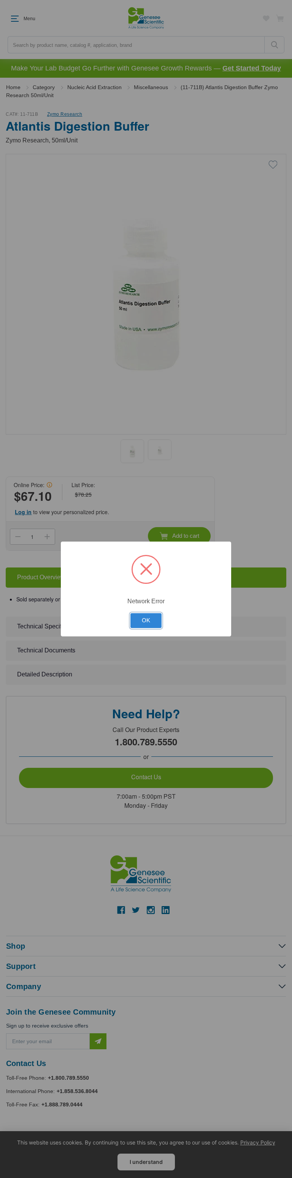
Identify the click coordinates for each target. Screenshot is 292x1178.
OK (146, 620)
